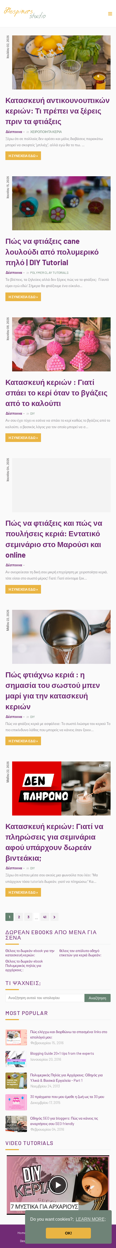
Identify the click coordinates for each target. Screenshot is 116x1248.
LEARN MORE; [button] (91, 1219)
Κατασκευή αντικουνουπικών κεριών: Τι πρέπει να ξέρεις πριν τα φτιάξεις (57, 110)
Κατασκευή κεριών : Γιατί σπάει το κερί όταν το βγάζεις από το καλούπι (56, 392)
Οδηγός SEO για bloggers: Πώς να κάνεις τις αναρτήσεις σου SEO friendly (64, 1121)
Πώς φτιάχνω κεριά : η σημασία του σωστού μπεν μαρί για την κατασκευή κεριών (52, 690)
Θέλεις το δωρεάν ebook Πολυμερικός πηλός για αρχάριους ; (24, 965)
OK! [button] (68, 1233)
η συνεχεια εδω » (23, 156)
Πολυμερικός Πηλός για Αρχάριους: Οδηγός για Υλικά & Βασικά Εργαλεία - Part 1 (66, 1078)
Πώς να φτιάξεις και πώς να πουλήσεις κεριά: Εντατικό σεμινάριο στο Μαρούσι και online (53, 538)
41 (44, 917)
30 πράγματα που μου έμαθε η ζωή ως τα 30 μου (67, 1096)
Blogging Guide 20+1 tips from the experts (62, 1053)
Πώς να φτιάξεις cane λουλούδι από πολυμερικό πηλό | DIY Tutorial (52, 251)
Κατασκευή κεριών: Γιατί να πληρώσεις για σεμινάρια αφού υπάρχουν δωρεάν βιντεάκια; (54, 842)
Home (22, 1232)
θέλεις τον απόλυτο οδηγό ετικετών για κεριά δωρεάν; (80, 953)
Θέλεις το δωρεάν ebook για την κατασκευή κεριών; (29, 953)
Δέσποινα (14, 131)
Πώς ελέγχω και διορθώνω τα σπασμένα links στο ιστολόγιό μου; (68, 1034)
